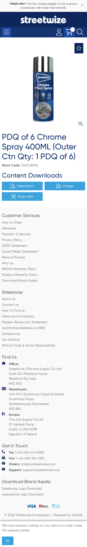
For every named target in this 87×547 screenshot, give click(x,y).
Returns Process (13, 257)
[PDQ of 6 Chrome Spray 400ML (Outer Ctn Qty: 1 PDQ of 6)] (43, 86)
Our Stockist (11, 339)
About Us (8, 299)
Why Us (7, 263)
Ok (8, 541)
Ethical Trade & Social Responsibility (28, 345)
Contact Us (10, 304)
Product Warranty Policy (19, 275)
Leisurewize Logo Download (22, 494)
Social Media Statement (20, 251)
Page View (25, 196)
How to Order (12, 222)
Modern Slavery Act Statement (24, 322)
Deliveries (9, 228)
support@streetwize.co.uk (34, 470)
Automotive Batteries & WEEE (23, 328)
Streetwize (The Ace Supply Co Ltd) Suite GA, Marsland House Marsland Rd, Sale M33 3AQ (35, 373)
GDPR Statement (14, 245)
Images (68, 186)
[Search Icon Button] (80, 32)
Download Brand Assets (19, 280)
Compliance (11, 334)
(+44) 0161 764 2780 (26, 458)
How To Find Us (13, 310)
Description (25, 186)
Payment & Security (16, 234)
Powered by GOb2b (68, 515)
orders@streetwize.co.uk (32, 464)
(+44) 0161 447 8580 (26, 453)
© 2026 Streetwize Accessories (26, 515)
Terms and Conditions (18, 316)
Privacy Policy (12, 240)
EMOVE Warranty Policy (19, 269)
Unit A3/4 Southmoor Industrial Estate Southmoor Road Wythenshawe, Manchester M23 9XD (36, 399)
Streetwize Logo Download (22, 488)
